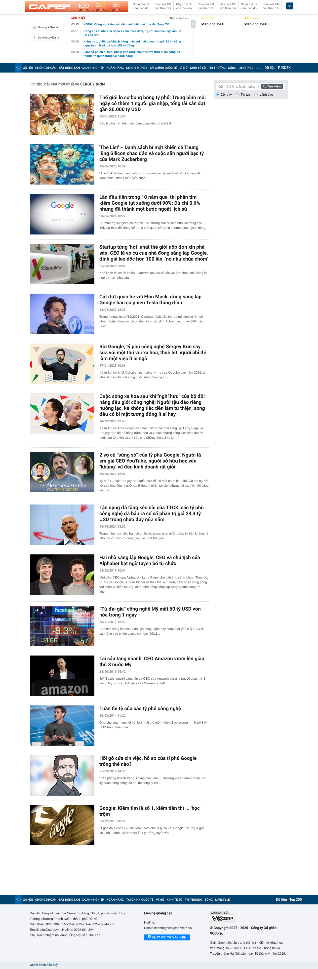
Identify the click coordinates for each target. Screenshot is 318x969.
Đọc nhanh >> (179, 18)
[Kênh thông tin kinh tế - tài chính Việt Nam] (76, 6)
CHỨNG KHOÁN (45, 68)
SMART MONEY (136, 68)
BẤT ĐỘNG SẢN (69, 68)
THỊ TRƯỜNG (217, 68)
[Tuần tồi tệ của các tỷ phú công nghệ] (62, 725)
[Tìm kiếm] (272, 86)
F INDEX (284, 68)
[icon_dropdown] (289, 6)
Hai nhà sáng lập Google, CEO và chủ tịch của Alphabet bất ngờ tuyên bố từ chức (149, 560)
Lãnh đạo (266, 94)
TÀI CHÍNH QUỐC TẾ (163, 68)
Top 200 (295, 900)
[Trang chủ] (18, 68)
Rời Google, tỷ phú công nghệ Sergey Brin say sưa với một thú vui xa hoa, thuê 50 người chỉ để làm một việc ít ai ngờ (152, 352)
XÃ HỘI (28, 68)
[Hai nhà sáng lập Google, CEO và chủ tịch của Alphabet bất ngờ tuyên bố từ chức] (62, 574)
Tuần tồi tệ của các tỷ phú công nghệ (140, 708)
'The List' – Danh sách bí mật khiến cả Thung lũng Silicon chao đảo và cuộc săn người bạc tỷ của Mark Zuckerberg (151, 153)
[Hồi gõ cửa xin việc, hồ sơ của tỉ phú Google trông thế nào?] (62, 775)
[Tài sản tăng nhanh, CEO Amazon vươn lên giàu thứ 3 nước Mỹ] (62, 676)
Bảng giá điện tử (48, 27)
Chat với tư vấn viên (169, 937)
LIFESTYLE (246, 68)
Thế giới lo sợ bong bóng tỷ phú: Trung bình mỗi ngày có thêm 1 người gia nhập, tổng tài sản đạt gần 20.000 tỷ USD (152, 103)
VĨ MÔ (183, 68)
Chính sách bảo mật (44, 965)
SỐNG (232, 68)
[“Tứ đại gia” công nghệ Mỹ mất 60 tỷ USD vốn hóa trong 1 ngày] (62, 626)
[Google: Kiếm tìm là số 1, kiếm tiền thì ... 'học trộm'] (62, 825)
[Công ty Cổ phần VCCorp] (249, 917)
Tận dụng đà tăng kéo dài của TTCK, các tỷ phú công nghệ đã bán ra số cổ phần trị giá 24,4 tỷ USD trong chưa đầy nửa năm (151, 513)
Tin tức (246, 94)
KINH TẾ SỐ (198, 68)
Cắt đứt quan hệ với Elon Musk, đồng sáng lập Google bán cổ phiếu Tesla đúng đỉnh (150, 300)
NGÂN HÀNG (115, 68)
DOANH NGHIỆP (93, 68)
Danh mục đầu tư (48, 37)
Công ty (226, 94)
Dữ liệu (270, 68)
